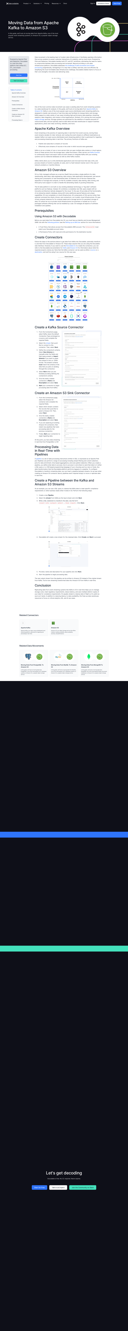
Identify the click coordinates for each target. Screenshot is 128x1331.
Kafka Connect (95, 152)
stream (48, 343)
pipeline (38, 459)
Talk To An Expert (19, 80)
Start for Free (39, 1187)
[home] (12, 3)
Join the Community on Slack (83, 1187)
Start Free (117, 3)
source (93, 250)
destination (38, 252)
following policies (53, 222)
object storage (39, 119)
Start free (18, 75)
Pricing (46, 3)
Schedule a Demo (103, 3)
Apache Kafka (91, 109)
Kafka (65, 248)
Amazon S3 (38, 111)
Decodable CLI (71, 246)
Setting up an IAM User (72, 222)
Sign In (92, 3)
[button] (27, 3)
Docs (65, 3)
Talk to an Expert (58, 1187)
